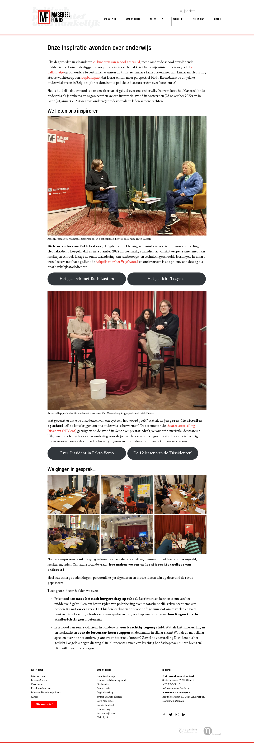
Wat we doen (133, 19)
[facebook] (164, 714)
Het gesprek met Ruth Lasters (87, 279)
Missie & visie (39, 680)
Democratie (103, 688)
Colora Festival (105, 705)
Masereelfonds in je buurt (46, 692)
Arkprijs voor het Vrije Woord (117, 262)
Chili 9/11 (102, 717)
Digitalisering (105, 692)
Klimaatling (103, 709)
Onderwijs (103, 684)
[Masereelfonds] (54, 15)
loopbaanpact (91, 77)
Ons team (37, 684)
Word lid (178, 19)
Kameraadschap (106, 676)
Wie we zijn (110, 19)
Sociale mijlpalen (106, 713)
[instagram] (177, 714)
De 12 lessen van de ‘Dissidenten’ (162, 453)
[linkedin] (183, 714)
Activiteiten (156, 19)
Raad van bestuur (41, 688)
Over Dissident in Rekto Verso (87, 453)
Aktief (217, 19)
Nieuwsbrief (44, 704)
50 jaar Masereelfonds (110, 696)
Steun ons (198, 19)
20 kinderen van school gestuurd (116, 62)
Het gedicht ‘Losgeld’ (167, 279)
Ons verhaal (38, 676)
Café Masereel (105, 701)
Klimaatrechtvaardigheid (111, 680)
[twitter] (170, 714)
